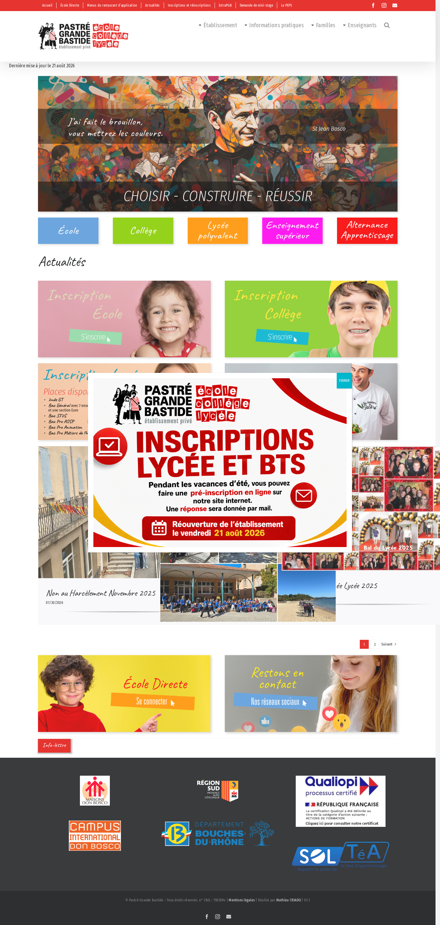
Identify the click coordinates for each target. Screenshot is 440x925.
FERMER (344, 381)
